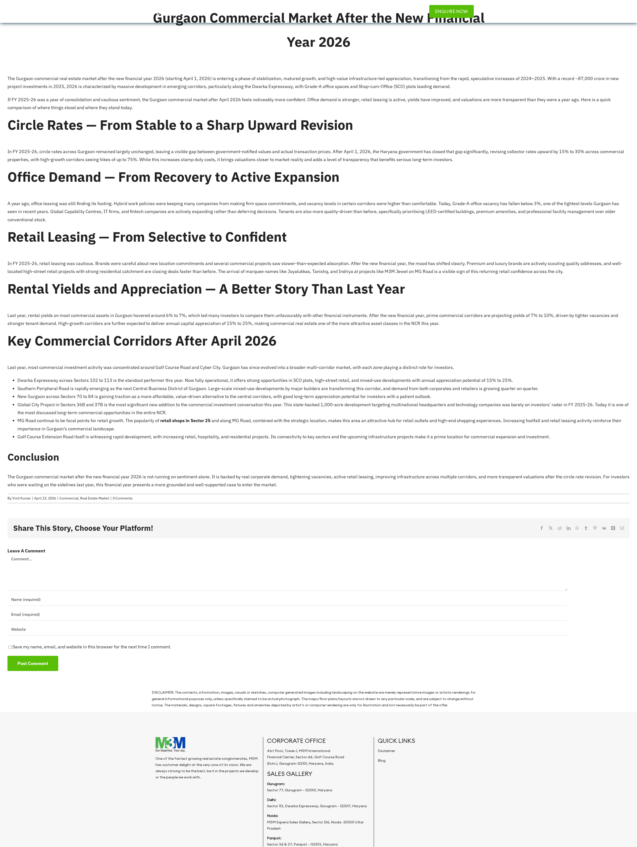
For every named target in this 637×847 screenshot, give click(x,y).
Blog (381, 760)
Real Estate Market (94, 498)
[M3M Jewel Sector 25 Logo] (169, 5)
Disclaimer (386, 751)
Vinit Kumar (21, 498)
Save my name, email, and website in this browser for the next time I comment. (91, 647)
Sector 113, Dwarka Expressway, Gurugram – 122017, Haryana (317, 806)
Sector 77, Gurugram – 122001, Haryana (299, 790)
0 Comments (123, 498)
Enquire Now (451, 11)
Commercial (68, 498)
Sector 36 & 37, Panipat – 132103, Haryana (302, 844)
